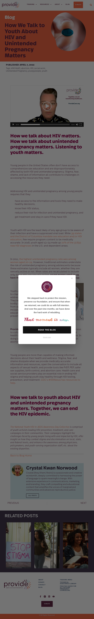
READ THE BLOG (47, 330)
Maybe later (47, 337)
